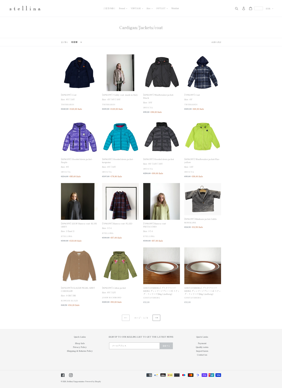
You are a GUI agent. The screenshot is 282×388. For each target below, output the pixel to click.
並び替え (64, 42)
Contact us (202, 354)
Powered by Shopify (93, 381)
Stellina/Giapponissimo (76, 381)
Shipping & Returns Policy (80, 350)
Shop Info (80, 343)
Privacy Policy (80, 347)
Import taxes (202, 350)
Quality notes (202, 347)
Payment (202, 343)
